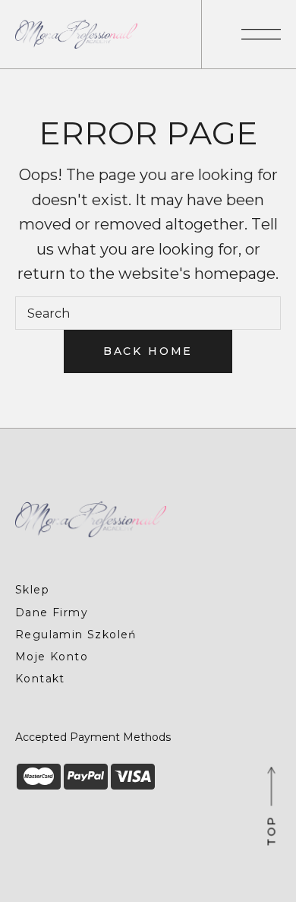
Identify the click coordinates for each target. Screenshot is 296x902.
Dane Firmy (51, 612)
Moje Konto (51, 656)
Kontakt (40, 678)
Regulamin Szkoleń (76, 634)
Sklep (32, 590)
